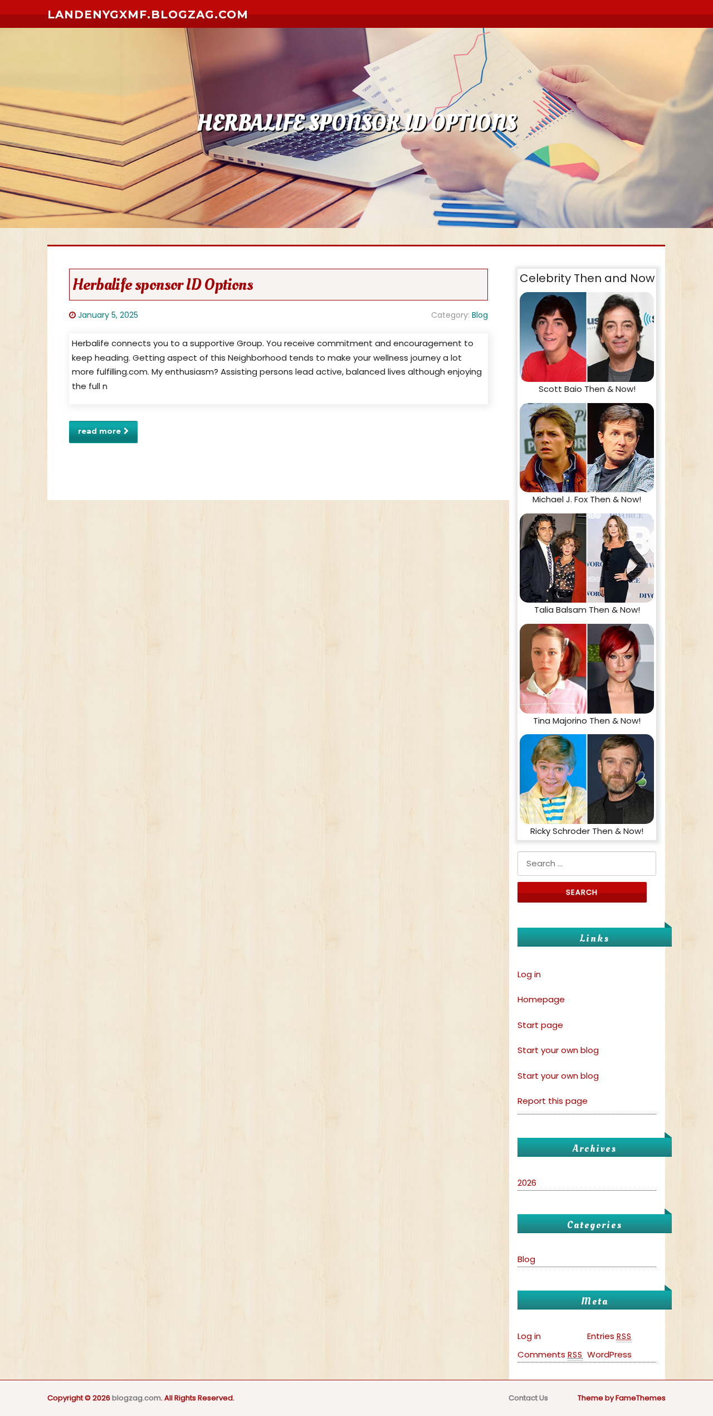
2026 (526, 1183)
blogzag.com (136, 1398)
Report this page (552, 1101)
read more (99, 430)
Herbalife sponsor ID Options (162, 284)
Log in (529, 974)
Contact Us (528, 1398)
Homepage (541, 999)
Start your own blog (558, 1050)
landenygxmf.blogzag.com (147, 14)
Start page (540, 1025)
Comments (550, 1354)
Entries (609, 1336)
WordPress (609, 1354)
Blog (480, 315)
